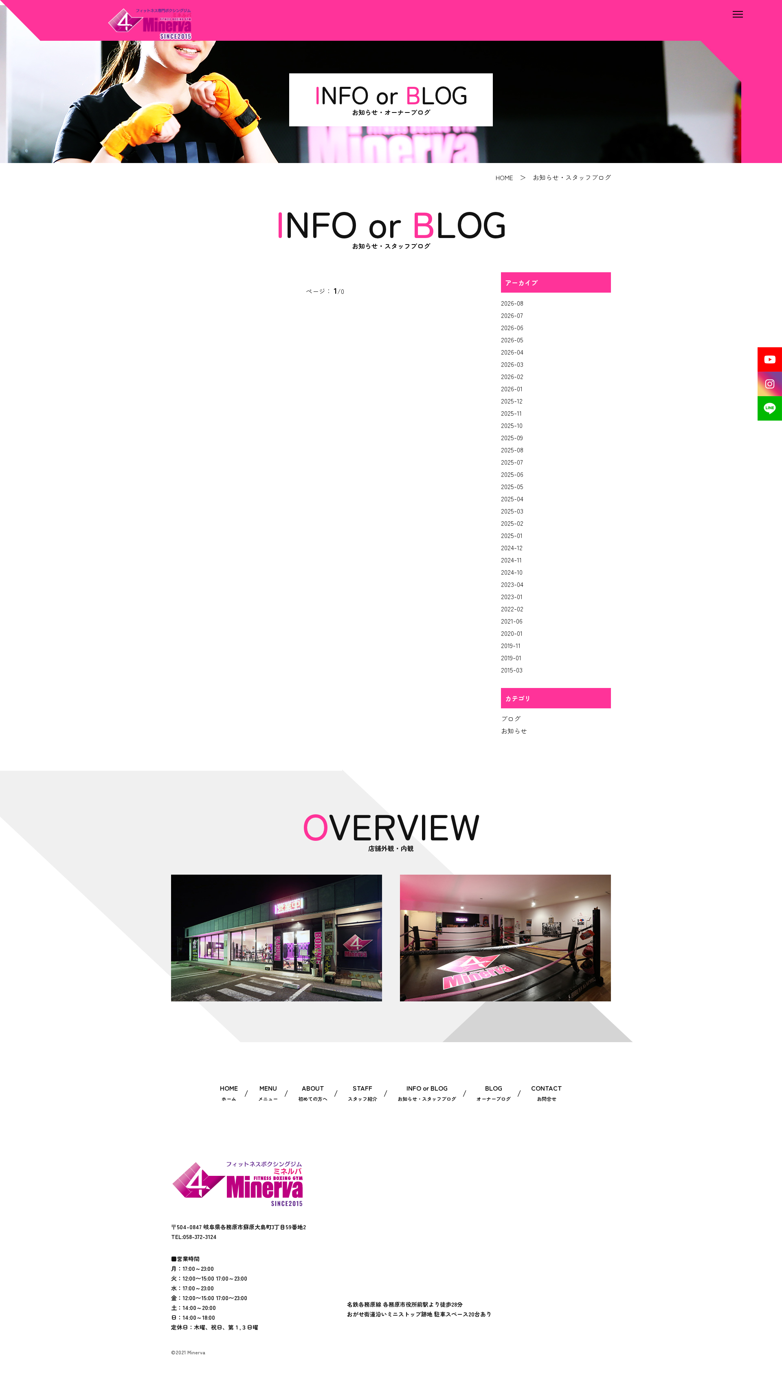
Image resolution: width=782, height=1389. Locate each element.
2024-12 (512, 547)
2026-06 (512, 327)
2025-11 (511, 413)
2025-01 (512, 535)
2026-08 (512, 303)
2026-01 (512, 388)
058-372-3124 (200, 1236)
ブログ (511, 718)
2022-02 (512, 608)
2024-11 (511, 559)
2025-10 (512, 425)
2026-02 (512, 376)
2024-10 (512, 572)
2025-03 (512, 511)
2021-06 (512, 621)
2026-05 (512, 339)
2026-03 (512, 364)
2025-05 (512, 486)
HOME (504, 177)
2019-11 (511, 645)
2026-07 (512, 315)
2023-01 (512, 596)
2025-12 (512, 401)
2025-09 (512, 437)
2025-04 (512, 498)
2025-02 (512, 523)
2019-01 (511, 657)
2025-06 (512, 474)
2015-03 (512, 670)
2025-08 (512, 449)
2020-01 (512, 633)
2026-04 (512, 352)
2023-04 (512, 584)
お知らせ (514, 731)
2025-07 (512, 462)
